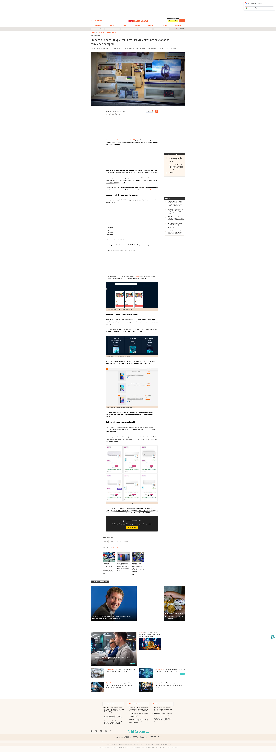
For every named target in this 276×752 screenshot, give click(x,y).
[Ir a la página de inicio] (97, 20)
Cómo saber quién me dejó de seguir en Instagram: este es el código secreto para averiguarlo (176, 167)
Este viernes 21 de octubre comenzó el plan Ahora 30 (120, 140)
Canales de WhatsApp (116, 742)
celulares (126, 541)
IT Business (164, 25)
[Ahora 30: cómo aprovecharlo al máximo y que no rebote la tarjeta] (109, 557)
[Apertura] (119, 737)
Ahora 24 (112, 541)
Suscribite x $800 (173, 20)
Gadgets (124, 25)
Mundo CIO (150, 25)
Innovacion (137, 25)
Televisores (119, 541)
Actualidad (112, 25)
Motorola (136, 276)
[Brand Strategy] (136, 737)
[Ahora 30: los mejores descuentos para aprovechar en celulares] (123, 557)
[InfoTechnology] (154, 737)
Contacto (104, 742)
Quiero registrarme (132, 527)
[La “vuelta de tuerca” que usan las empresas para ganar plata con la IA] (146, 673)
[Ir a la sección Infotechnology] (138, 21)
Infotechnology (100, 32)
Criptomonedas (98, 25)
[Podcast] (143, 737)
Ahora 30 (114, 32)
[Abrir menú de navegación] (91, 21)
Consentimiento (155, 744)
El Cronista (93, 32)
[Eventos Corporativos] (127, 737)
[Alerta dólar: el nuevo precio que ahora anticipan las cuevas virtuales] (97, 673)
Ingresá (182, 21)
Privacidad (148, 744)
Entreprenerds (178, 25)
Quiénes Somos (140, 742)
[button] (273, 637)
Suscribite (129, 742)
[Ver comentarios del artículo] (122, 114)
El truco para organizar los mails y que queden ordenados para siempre (176, 159)
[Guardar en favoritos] (156, 111)
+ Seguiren (150, 111)
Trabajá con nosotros (169, 742)
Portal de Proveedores (154, 742)
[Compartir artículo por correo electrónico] (119, 114)
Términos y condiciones (139, 744)
